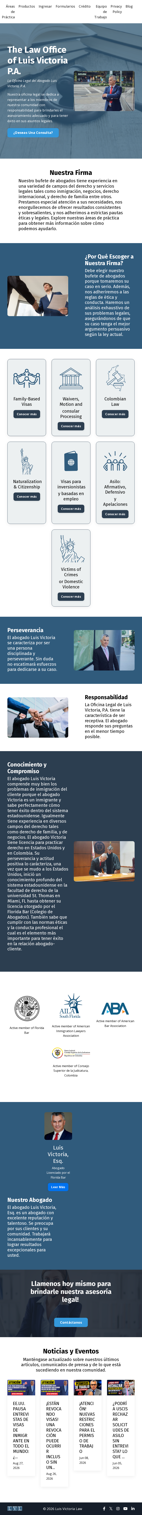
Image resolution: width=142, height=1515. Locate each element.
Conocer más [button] (27, 414)
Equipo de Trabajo (100, 11)
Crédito (85, 6)
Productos (26, 6)
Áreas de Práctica (8, 11)
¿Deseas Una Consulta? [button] (33, 132)
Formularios (65, 6)
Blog (129, 6)
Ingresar (45, 6)
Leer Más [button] (58, 1187)
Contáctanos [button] (71, 1322)
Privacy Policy (116, 9)
